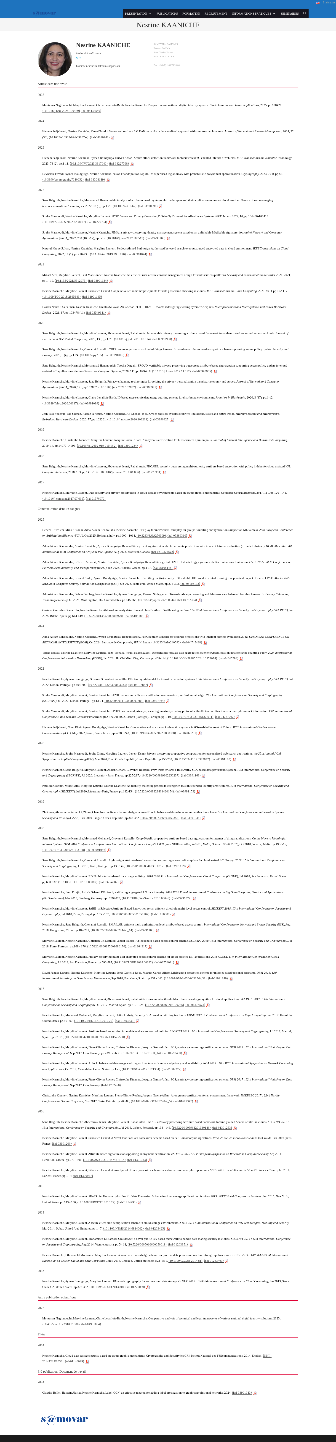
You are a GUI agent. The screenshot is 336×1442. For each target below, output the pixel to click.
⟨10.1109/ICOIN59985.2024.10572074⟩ (192, 658)
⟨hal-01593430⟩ (172, 1053)
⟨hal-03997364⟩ (155, 701)
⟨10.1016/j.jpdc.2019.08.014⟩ (132, 339)
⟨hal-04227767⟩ (225, 716)
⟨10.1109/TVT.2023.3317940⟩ (89, 163)
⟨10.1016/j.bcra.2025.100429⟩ (61, 111)
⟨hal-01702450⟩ (111, 1085)
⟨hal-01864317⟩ (137, 946)
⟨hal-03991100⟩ (221, 759)
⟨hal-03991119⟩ (176, 866)
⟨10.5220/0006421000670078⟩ (84, 1037)
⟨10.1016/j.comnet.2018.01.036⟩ (119, 472)
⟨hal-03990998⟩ (148, 206)
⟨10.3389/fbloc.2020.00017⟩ (60, 403)
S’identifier (329, 2)
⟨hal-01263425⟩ (155, 1228)
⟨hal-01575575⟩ (195, 1005)
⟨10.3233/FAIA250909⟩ (151, 535)
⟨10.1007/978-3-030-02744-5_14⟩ (112, 930)
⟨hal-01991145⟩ (92, 296)
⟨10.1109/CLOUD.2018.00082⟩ (133, 962)
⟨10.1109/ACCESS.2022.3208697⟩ (64, 222)
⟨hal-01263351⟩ (178, 1244)
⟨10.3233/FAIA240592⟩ (166, 642)
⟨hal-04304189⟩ (95, 179)
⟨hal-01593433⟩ (125, 1021)
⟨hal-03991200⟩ (62, 1143)
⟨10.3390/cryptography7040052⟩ (63, 179)
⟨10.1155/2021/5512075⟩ (71, 280)
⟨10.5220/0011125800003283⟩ (124, 701)
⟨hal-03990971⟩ (147, 387)
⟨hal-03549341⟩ (96, 312)
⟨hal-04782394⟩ (187, 600)
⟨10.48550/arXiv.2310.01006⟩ (61, 1324)
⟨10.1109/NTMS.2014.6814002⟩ (123, 1228)
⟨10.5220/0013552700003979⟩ (103, 616)
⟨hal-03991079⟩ (182, 898)
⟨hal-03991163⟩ (191, 775)
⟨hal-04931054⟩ (91, 1324)
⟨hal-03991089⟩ (89, 403)
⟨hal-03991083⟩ (242, 1392)
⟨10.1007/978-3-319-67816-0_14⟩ (139, 1053)
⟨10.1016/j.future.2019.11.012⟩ (171, 371)
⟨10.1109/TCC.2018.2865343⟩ (61, 296)
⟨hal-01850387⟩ (161, 914)
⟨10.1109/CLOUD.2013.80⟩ (106, 1287)
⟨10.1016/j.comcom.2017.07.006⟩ (63, 498)
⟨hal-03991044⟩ (137, 254)
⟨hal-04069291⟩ (187, 733)
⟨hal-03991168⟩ (145, 930)
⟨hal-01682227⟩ (171, 1069)
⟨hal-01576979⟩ (96, 498)
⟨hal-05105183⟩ (134, 616)
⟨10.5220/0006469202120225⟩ (164, 1005)
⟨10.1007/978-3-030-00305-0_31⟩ (185, 978)
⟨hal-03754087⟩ (109, 882)
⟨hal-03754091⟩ (164, 962)
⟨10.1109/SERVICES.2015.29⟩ (96, 1202)
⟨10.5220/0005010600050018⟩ (147, 1244)
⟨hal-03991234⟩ (128, 445)
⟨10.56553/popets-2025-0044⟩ (157, 600)
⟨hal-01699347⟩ (183, 1101)
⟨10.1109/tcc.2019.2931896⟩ (108, 254)
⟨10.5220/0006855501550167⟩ (129, 914)
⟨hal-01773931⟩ (151, 472)
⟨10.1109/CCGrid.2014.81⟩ (185, 1260)
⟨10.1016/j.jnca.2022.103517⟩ (125, 238)
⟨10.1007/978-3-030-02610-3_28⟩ (63, 850)
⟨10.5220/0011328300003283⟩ (107, 685)
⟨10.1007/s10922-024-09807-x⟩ (68, 137)
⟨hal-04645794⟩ (228, 658)
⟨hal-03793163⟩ (155, 238)
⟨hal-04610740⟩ (100, 137)
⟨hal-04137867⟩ (138, 685)
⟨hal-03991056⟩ (96, 850)
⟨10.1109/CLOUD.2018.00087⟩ (77, 882)
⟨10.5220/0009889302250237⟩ (159, 775)
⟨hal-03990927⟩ (160, 419)
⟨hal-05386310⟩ (177, 535)
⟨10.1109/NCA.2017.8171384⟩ (141, 1069)
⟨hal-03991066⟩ (114, 355)
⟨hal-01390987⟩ (83, 1175)
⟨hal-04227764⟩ (97, 222)
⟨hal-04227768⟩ (119, 163)
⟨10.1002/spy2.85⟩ (91, 355)
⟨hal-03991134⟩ (98, 280)
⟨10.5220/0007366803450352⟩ (159, 818)
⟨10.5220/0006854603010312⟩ (145, 866)
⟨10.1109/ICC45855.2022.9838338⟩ (153, 733)
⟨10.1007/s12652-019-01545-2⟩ (97, 445)
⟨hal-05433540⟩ (91, 111)
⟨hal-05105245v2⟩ (162, 551)
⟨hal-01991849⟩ (218, 978)
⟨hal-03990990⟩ (162, 339)
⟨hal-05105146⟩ (163, 567)
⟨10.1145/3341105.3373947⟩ (191, 759)
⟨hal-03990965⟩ (202, 371)
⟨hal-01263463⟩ (214, 1260)
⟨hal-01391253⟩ (222, 1127)
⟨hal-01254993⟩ (127, 1202)
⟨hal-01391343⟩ (137, 1159)
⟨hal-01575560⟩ (115, 1037)
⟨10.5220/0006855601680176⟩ (106, 946)
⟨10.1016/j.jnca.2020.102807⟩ (117, 387)
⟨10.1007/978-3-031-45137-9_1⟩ (192, 716)
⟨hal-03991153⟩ (185, 791)
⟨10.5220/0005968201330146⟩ (191, 1127)
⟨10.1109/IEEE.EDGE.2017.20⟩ (93, 1021)
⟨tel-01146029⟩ (74, 1361)
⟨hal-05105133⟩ (190, 583)
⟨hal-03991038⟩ (191, 818)
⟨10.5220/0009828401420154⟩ (154, 791)
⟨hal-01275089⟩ (135, 1287)
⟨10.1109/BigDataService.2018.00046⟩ (146, 898)
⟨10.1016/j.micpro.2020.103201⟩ (127, 419)
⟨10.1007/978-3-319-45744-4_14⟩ (104, 1159)
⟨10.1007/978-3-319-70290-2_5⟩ (151, 1101)
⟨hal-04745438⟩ (192, 642)
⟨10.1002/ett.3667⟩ (124, 206)
